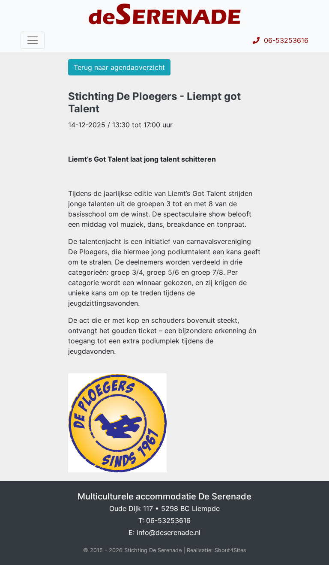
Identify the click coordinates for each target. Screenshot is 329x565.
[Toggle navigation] (33, 40)
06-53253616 (284, 40)
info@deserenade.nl (168, 532)
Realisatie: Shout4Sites (216, 550)
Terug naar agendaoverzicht (119, 67)
